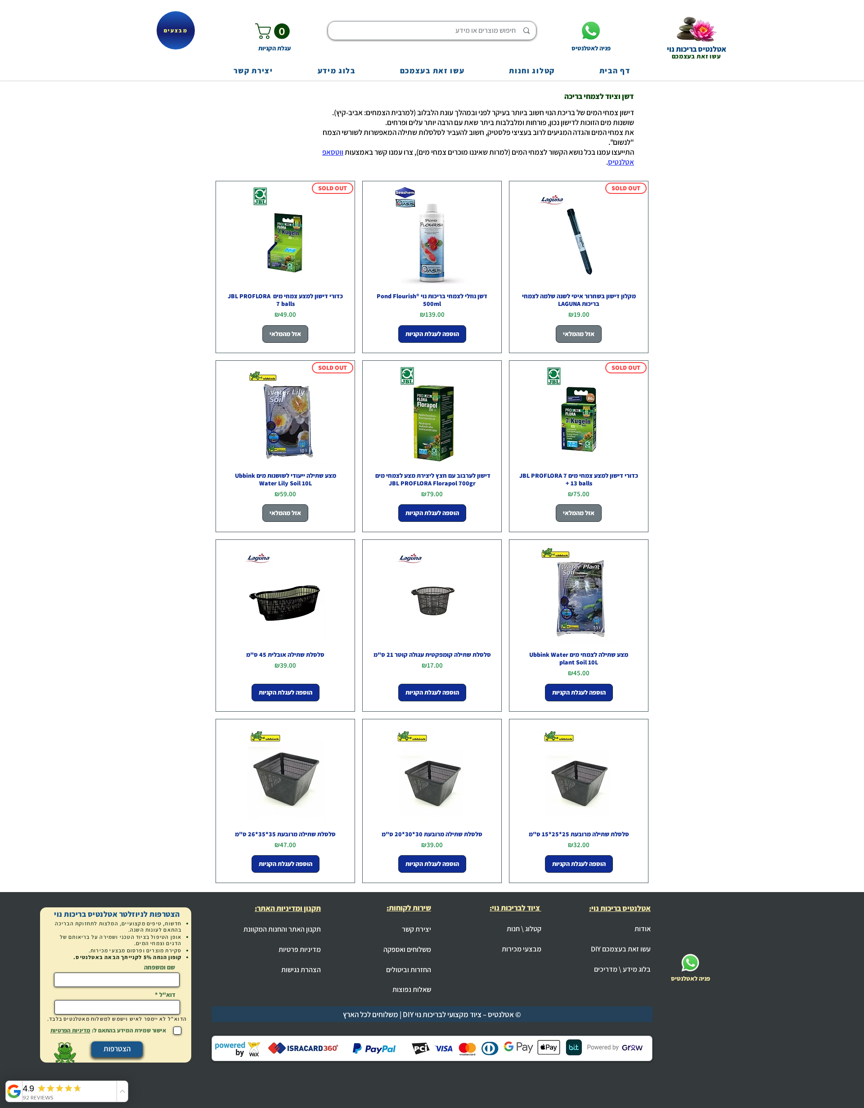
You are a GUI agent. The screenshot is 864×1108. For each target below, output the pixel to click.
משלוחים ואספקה (407, 949)
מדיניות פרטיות (300, 949)
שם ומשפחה (159, 967)
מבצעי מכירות (521, 949)
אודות (642, 928)
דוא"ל (167, 994)
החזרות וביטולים (408, 969)
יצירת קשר (416, 929)
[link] (274, 31)
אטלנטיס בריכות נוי (696, 49)
